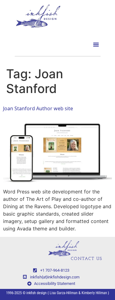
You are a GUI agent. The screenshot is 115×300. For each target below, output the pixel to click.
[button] (96, 44)
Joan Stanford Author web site (38, 108)
